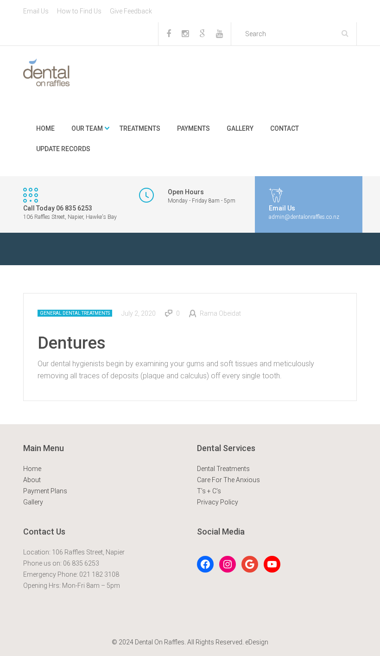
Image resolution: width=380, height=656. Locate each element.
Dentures (72, 343)
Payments (193, 128)
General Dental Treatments (75, 313)
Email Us (36, 11)
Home (45, 128)
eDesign (256, 642)
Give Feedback (131, 11)
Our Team (87, 128)
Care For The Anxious (228, 480)
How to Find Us (79, 11)
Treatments (140, 128)
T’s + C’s (209, 491)
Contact (284, 128)
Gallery (240, 128)
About (32, 480)
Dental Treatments (223, 468)
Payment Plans (45, 491)
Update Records (63, 149)
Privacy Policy (217, 502)
